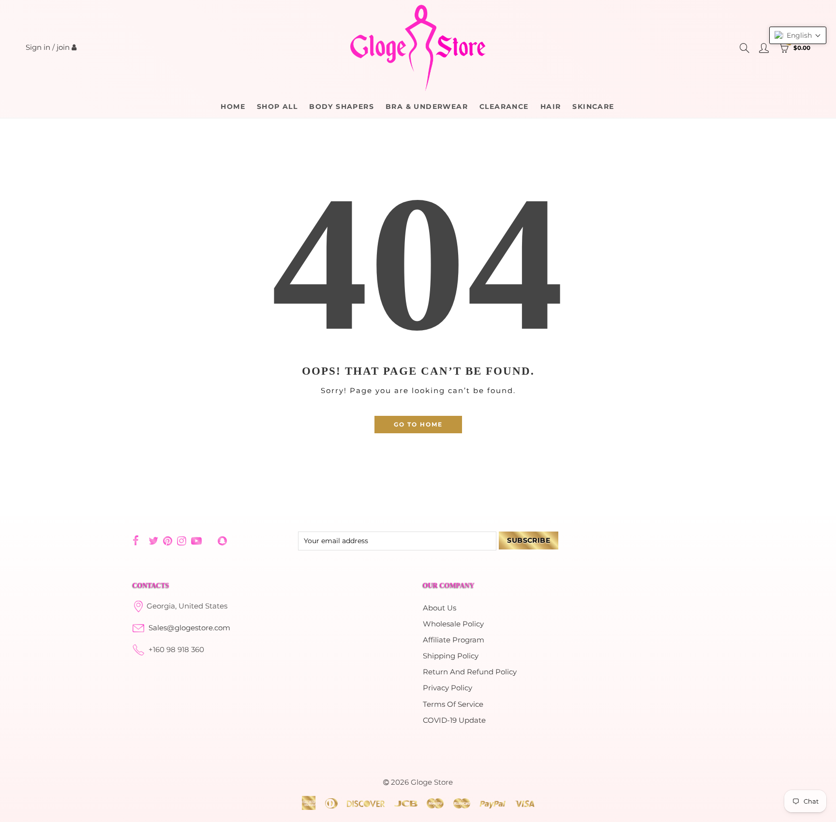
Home (233, 106)
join (63, 47)
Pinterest (167, 540)
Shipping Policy (450, 656)
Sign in (38, 47)
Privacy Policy (447, 688)
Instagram (181, 540)
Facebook (136, 540)
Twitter (153, 540)
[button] (798, 35)
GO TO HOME (418, 424)
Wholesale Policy (453, 624)
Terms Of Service (453, 704)
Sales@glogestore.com (189, 628)
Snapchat (222, 540)
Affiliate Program (453, 640)
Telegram (210, 541)
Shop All (277, 106)
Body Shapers (341, 106)
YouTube (196, 540)
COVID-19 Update (454, 720)
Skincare (593, 106)
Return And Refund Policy (470, 672)
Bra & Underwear (427, 106)
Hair (550, 106)
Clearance (504, 106)
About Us (439, 608)
